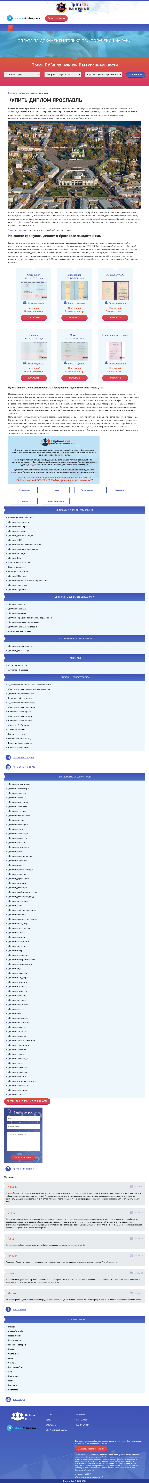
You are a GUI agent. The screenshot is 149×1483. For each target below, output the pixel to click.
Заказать (51, 1425)
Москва (11, 1326)
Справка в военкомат (18, 747)
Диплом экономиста (18, 1085)
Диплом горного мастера (20, 869)
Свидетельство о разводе (20, 716)
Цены (49, 1419)
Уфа (10, 1371)
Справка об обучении (18, 725)
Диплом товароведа (18, 1058)
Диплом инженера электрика (22, 919)
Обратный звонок (56, 18)
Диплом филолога (17, 1076)
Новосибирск (14, 1335)
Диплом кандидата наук (20, 646)
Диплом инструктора (18, 923)
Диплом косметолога (18, 941)
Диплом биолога (16, 820)
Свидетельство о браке (19, 711)
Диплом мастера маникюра (21, 959)
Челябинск (13, 1353)
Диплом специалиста (18, 522)
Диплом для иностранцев (20, 535)
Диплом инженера (17, 914)
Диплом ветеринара (18, 833)
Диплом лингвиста (17, 946)
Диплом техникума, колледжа (22, 626)
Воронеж (12, 1385)
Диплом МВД (14, 968)
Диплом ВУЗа (14, 558)
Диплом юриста (15, 1094)
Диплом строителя (17, 1049)
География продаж (27, 93)
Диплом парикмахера (18, 1004)
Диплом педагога (16, 1009)
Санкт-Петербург (16, 1331)
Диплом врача (15, 851)
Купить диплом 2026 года (20, 517)
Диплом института (17, 553)
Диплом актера (15, 797)
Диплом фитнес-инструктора (22, 1081)
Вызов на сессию (16, 734)
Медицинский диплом (18, 571)
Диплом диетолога (17, 883)
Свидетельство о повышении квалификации (29, 689)
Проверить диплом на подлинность (27, 1101)
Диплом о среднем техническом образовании (30, 617)
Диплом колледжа (17, 613)
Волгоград (13, 1389)
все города (19, 1399)
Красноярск (13, 1376)
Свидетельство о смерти (20, 720)
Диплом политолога (18, 1018)
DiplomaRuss (29, 1417)
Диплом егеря (15, 905)
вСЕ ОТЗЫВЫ (19, 1309)
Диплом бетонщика (17, 811)
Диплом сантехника (17, 1031)
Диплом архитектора (18, 802)
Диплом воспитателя (18, 847)
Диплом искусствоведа (19, 928)
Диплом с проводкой (18, 589)
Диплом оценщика (17, 1000)
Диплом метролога (17, 982)
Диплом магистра (16, 531)
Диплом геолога (16, 865)
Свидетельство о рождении (21, 707)
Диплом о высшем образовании (23, 549)
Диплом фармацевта (18, 1067)
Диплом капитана (16, 937)
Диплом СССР (15, 540)
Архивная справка (16, 729)
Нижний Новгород (17, 1344)
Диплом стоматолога (18, 1045)
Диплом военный (16, 842)
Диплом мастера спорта (20, 964)
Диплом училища (16, 604)
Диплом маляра (16, 950)
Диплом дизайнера (17, 887)
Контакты (81, 1419)
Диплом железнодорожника (22, 910)
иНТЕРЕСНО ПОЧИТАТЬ (24, 767)
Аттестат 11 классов (18, 670)
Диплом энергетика (17, 1090)
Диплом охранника (17, 995)
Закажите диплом (17, 230)
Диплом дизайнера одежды (21, 896)
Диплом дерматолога (18, 874)
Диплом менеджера (18, 977)
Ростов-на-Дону (15, 1367)
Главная (12, 93)
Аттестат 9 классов (17, 665)
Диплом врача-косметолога (21, 856)
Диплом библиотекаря (19, 815)
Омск (10, 1358)
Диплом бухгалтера (17, 829)
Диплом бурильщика (18, 824)
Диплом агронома (17, 793)
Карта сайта (82, 1425)
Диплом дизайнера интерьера (23, 892)
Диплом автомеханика (19, 784)
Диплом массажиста (18, 955)
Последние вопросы (24, 1169)
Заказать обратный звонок (91, 1448)
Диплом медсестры (17, 973)
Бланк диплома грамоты (20, 743)
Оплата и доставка (56, 1430)
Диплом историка (16, 932)
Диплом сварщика (17, 1036)
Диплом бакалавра (17, 526)
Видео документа (36, 303)
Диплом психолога (17, 1027)
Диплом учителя (16, 1063)
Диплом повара (15, 1013)
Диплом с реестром (17, 585)
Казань (11, 1349)
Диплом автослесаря (18, 788)
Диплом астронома (17, 806)
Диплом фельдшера (18, 1072)
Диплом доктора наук (18, 650)
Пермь (11, 1380)
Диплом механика (17, 986)
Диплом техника (16, 1054)
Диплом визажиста (17, 838)
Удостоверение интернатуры (22, 702)
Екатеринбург (15, 1340)
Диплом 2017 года (17, 576)
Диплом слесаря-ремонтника (22, 1040)
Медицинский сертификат (20, 698)
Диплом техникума (17, 608)
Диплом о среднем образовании (24, 622)
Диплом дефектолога (18, 878)
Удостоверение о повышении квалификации (29, 684)
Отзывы (80, 1414)
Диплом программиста (19, 1022)
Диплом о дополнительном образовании (28, 580)
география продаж (23, 757)
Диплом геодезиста (17, 860)
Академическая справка (19, 562)
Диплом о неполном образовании (24, 544)
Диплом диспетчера (18, 901)
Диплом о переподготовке (21, 693)
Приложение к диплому (19, 738)
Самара (12, 1362)
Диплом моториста (17, 991)
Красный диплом (16, 567)
